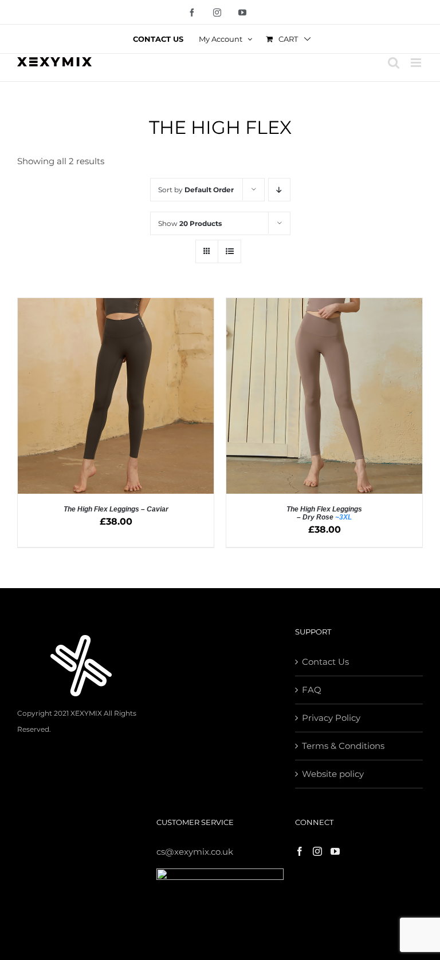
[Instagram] (317, 851)
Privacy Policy (331, 717)
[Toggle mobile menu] (417, 63)
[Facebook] (299, 851)
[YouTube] (335, 851)
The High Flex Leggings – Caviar (116, 509)
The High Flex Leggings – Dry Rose (324, 513)
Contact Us (325, 661)
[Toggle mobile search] (393, 63)
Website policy (333, 773)
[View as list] (229, 251)
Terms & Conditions (343, 745)
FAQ (311, 689)
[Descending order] (279, 189)
